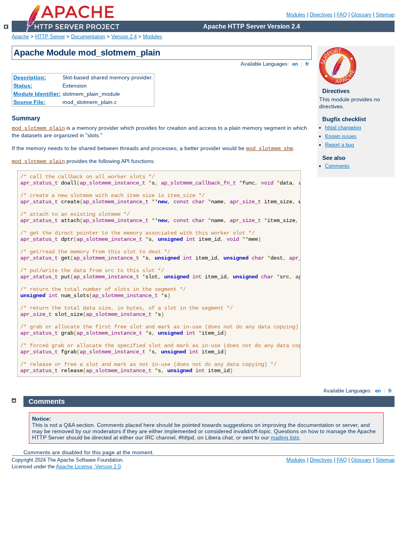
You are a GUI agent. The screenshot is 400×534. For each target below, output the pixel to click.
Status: (22, 85)
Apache (20, 36)
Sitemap (385, 15)
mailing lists (285, 437)
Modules (295, 15)
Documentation (88, 36)
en (295, 64)
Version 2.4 (124, 36)
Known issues (341, 136)
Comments (337, 166)
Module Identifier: (37, 94)
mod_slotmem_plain (38, 128)
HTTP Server (50, 36)
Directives (321, 15)
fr (307, 64)
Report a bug (339, 145)
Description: (29, 77)
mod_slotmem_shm (269, 148)
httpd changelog (343, 128)
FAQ (342, 15)
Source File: (29, 102)
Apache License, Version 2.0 (88, 466)
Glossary (361, 15)
